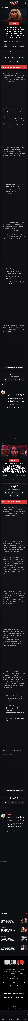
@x (7, 186)
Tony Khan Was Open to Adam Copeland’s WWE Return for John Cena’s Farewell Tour (8, 921)
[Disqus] (14, 882)
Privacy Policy (20, 997)
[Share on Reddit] (19, 379)
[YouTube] (22, 58)
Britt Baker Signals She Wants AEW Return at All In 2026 (8, 930)
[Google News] (12, 58)
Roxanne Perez (5, 807)
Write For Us (18, 990)
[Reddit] (17, 61)
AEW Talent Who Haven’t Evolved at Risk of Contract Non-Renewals (8, 939)
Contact (21, 993)
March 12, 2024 (11, 284)
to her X (20, 147)
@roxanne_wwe (11, 708)
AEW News (6, 7)
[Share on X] (9, 379)
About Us (15, 993)
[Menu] (3, 3)
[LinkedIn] (15, 58)
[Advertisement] (13, 169)
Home (2, 7)
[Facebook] (5, 58)
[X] (9, 58)
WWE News (6, 443)
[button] (25, 3)
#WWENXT (9, 710)
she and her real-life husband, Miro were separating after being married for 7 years (14, 121)
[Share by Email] (22, 379)
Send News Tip (10, 990)
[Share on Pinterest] (15, 379)
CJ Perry (4, 384)
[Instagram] (10, 61)
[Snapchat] (14, 61)
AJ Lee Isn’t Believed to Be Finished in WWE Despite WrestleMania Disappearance (8, 948)
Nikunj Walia (7, 41)
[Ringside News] (14, 3)
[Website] (7, 408)
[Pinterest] (19, 58)
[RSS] (17, 986)
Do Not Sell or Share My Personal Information (14, 1008)
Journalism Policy (9, 997)
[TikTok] (14, 986)
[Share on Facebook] (5, 379)
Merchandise (7, 993)
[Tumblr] (21, 982)
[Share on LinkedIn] (12, 379)
